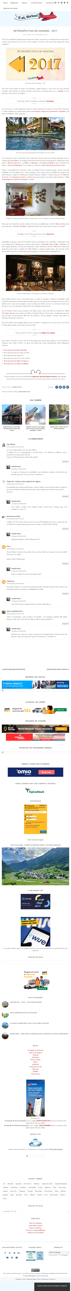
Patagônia (22, 1191)
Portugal (30, 1191)
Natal (32, 179)
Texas (26, 1195)
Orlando (5, 1191)
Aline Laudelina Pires (15, 611)
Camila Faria (16, 466)
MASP (26, 163)
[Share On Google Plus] (67, 387)
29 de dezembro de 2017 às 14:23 (15, 549)
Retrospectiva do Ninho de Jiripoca (16, 361)
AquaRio (61, 91)
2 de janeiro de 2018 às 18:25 (18, 503)
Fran (8, 546)
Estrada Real (32, 1187)
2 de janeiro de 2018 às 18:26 (18, 536)
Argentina (18, 1184)
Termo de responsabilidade (35, 1230)
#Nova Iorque (36, 1060)
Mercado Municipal (15, 165)
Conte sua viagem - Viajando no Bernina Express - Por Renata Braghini (35, 845)
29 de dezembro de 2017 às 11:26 (15, 484)
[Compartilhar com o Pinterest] (63, 387)
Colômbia (5, 1187)
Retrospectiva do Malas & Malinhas (16, 364)
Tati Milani (11, 444)
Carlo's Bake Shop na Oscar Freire (53, 165)
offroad (62, 1195)
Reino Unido (38, 1191)
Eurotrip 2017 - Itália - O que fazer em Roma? (26, 1002)
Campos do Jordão (47, 1184)
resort (5, 1198)
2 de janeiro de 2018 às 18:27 (18, 631)
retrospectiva (24, 391)
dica (16, 391)
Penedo (62, 299)
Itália (56, 244)
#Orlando (35, 1057)
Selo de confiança (35, 1223)
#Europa (35, 1069)
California (36, 1184)
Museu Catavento (14, 163)
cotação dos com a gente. (45, 376)
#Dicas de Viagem (35, 1053)
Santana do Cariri (18, 177)
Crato (22, 175)
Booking (50, 101)
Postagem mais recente (14, 669)
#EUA (35, 1062)
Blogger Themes (36, 1279)
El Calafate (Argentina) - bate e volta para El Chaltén (29, 1023)
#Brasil (35, 1055)
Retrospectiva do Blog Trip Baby (15, 350)
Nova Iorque (62, 1187)
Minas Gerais (60, 224)
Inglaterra (48, 1187)
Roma (56, 1191)
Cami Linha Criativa (35, 1225)
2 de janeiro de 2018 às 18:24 (18, 469)
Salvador (63, 1191)
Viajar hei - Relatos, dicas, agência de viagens (24, 481)
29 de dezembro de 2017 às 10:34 (15, 447)
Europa (18, 244)
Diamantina (14, 1187)
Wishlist (35, 1071)
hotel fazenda (54, 1195)
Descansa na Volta (13, 516)
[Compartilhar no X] (60, 387)
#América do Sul (35, 1067)
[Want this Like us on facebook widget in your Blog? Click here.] (68, 1289)
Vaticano (63, 244)
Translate (64, 1255)
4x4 (4, 1184)
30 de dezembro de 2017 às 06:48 (15, 583)
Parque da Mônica (48, 163)
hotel (46, 1195)
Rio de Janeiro (49, 1191)
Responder (65, 461)
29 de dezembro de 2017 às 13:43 (15, 518)
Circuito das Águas (20, 226)
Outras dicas (35, 1074)
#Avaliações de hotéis (35, 1050)
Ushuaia (32, 1195)
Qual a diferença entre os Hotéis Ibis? (23, 1013)
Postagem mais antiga (57, 669)
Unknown (10, 581)
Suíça (51, 244)
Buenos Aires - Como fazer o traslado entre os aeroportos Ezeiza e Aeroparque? (39, 1034)
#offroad (35, 1064)
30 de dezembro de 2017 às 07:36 (15, 613)
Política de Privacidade (35, 1232)
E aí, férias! (23, 1279)
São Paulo (14, 160)
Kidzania (34, 163)
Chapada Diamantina (61, 1184)
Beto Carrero (27, 1184)
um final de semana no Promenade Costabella (48, 111)
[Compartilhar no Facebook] (56, 387)
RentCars (50, 234)
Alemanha (45, 244)
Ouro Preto (13, 1191)
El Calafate (23, 1187)
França (40, 1187)
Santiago (5, 1195)
